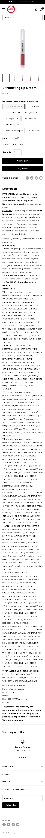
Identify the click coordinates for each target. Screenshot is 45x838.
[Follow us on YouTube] (17, 824)
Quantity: (6, 152)
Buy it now (23, 168)
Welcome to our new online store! (22, 2)
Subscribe (11, 805)
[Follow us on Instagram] (13, 824)
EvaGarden (7, 94)
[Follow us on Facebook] (4, 824)
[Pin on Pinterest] (31, 178)
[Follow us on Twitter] (8, 824)
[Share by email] (41, 178)
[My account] (36, 9)
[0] (40, 9)
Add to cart (22, 160)
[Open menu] (3, 9)
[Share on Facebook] (27, 178)
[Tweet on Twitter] (36, 178)
